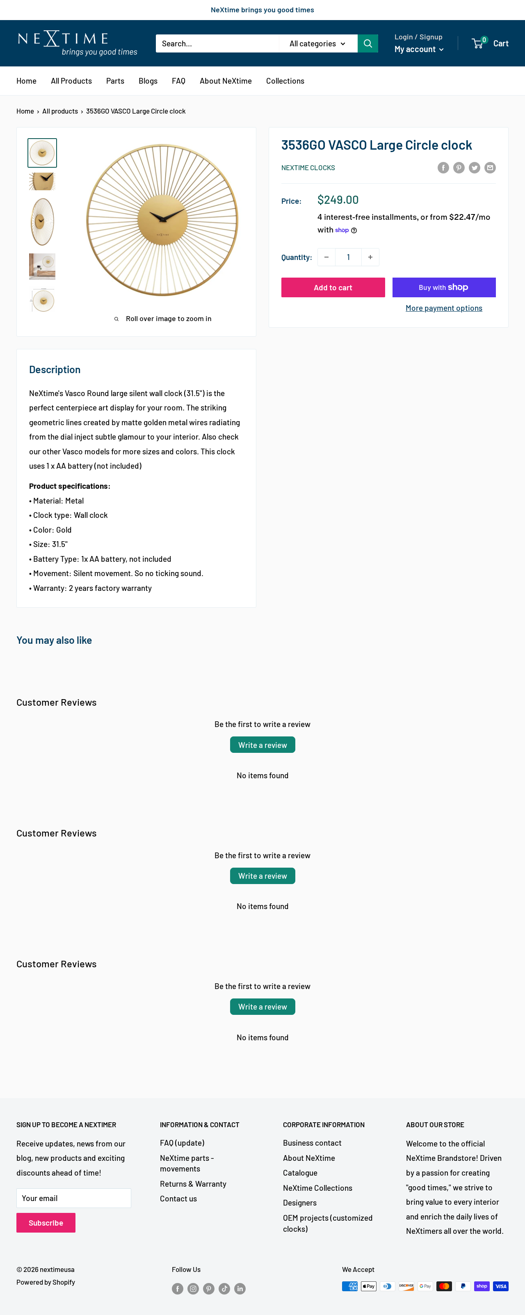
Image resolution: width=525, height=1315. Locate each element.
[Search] (368, 43)
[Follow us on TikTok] (224, 1287)
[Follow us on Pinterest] (209, 1287)
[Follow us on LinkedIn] (240, 1287)
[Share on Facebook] (443, 167)
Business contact (312, 1142)
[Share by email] (490, 167)
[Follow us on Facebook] (177, 1287)
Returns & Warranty (193, 1183)
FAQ (178, 80)
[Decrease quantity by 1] (326, 257)
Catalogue (300, 1172)
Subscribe (46, 1222)
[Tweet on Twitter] (474, 167)
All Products (71, 80)
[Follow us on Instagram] (193, 1287)
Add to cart (333, 287)
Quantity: (297, 257)
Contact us (178, 1198)
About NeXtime (226, 80)
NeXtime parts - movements (187, 1163)
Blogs (148, 80)
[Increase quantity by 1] (370, 257)
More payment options (444, 307)
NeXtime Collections (317, 1187)
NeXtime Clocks (308, 167)
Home (26, 80)
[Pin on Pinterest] (459, 167)
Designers (300, 1202)
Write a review (262, 745)
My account (416, 48)
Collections (285, 80)
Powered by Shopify (45, 1282)
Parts (115, 80)
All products (60, 111)
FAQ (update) (182, 1142)
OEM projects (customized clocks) (328, 1223)
